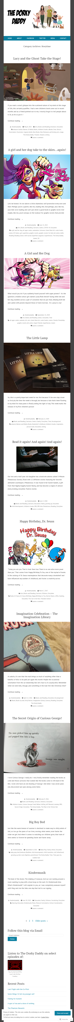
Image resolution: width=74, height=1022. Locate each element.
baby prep (14, 852)
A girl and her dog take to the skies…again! (37, 150)
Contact (63, 38)
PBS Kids (40, 506)
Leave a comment (38, 137)
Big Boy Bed (37, 822)
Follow (12, 939)
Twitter (42, 38)
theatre (42, 135)
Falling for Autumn (15, 999)
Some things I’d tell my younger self (21, 994)
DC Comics (16, 233)
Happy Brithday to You (39, 596)
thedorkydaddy (16, 127)
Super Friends (38, 323)
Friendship (61, 320)
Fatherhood (60, 852)
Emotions (53, 127)
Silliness (44, 593)
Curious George (27, 804)
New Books (36, 132)
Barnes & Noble (28, 129)
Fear (54, 129)
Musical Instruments (42, 903)
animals (22, 320)
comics (11, 233)
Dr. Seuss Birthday (25, 596)
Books (35, 129)
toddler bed (36, 858)
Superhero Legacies (38, 236)
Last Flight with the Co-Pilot (18, 989)
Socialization (58, 903)
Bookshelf (35, 424)
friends (55, 320)
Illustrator (20, 132)
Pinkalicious (46, 506)
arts (29, 320)
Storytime (60, 127)
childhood (42, 424)
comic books (59, 230)
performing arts (54, 132)
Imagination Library (39, 700)
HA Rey (43, 804)
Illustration (12, 132)
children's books (43, 129)
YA (38, 238)
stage (61, 132)
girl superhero (24, 233)
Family (39, 421)
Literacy (48, 700)
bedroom (23, 852)
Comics (41, 228)
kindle (30, 132)
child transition (48, 852)
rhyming (61, 596)
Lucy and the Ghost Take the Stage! (37, 58)
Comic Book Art (50, 230)
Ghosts (59, 129)
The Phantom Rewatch (16, 1008)
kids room (21, 855)
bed (18, 852)
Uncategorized (56, 421)
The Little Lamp (37, 338)
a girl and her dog (16, 230)
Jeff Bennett (50, 804)
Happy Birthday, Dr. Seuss (37, 521)
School (52, 903)
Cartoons (36, 228)
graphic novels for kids (46, 233)
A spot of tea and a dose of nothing (21, 1003)
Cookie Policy (45, 1017)
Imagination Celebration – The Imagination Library (37, 615)
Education (37, 504)
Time (50, 318)
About (19, 38)
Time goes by (57, 855)
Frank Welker (37, 804)
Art (26, 320)
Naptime (27, 855)
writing (47, 135)
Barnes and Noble (22, 424)
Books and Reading (44, 127)
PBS (35, 506)
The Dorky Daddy (28, 135)
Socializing (54, 900)
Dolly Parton (29, 700)
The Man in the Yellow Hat (49, 807)
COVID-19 (47, 228)
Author (20, 129)
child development (17, 506)
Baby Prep (44, 850)
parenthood (34, 855)
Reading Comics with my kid (23, 236)
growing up (48, 504)
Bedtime (28, 852)
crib (55, 852)
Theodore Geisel (45, 599)
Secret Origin (19, 807)
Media (53, 38)
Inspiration (59, 424)
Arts (36, 127)
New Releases (44, 132)
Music (34, 903)
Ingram (26, 132)
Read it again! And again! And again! (37, 442)
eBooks (50, 129)
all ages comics (27, 230)
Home (10, 38)
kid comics (57, 233)
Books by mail (20, 700)
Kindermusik (37, 873)
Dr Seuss (17, 596)
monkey (56, 804)
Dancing (14, 903)
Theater (36, 135)
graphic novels (33, 233)
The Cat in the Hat (34, 599)
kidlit (62, 233)
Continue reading (14, 121)
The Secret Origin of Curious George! (37, 718)
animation (36, 230)
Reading (11, 236)
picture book (30, 427)
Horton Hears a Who (52, 596)
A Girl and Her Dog (37, 253)
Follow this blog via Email (25, 931)
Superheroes (48, 236)
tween (35, 238)
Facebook (30, 38)
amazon (15, 129)
